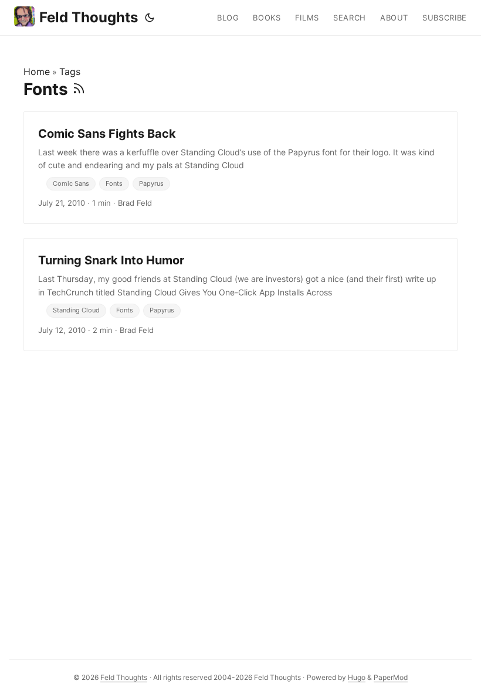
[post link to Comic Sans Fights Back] (240, 167)
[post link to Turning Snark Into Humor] (240, 294)
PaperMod (391, 677)
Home (36, 71)
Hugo (356, 677)
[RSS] (79, 89)
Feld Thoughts (88, 17)
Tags (69, 71)
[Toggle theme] (150, 17)
